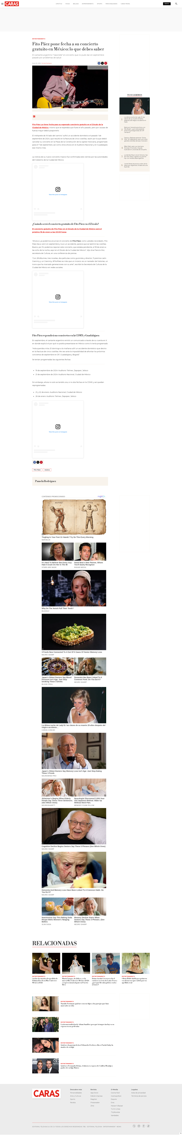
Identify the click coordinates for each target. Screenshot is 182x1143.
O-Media (114, 1089)
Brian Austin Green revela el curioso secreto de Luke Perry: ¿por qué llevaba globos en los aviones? (104, 981)
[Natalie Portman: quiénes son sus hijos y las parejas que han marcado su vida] (45, 1003)
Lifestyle (59, 3)
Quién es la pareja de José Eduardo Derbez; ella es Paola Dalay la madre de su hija (87, 1046)
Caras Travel (125, 3)
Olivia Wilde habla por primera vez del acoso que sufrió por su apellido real (134, 980)
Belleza (76, 3)
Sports (99, 3)
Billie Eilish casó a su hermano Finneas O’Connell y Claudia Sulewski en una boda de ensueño (135, 148)
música (47, 470)
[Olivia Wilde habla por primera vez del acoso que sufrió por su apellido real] (136, 963)
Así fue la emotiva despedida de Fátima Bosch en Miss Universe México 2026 (45, 980)
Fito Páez (37, 470)
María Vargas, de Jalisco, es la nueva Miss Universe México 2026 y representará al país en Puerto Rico (75, 981)
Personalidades (111, 3)
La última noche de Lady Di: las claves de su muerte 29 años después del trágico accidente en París (135, 119)
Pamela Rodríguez (47, 63)
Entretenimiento (88, 3)
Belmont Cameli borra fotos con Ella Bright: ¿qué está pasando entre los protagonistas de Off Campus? (134, 130)
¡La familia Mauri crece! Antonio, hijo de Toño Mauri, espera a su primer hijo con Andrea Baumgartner (136, 156)
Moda (68, 3)
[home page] (14, 3)
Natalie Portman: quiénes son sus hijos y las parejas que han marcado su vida (85, 1005)
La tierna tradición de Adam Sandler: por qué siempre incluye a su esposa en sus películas (87, 1025)
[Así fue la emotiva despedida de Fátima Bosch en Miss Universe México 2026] (46, 963)
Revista (167, 3)
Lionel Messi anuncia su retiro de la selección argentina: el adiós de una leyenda (136, 165)
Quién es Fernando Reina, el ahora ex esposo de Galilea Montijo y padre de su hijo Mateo (87, 1067)
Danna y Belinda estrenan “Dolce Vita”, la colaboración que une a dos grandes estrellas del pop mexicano (135, 139)
